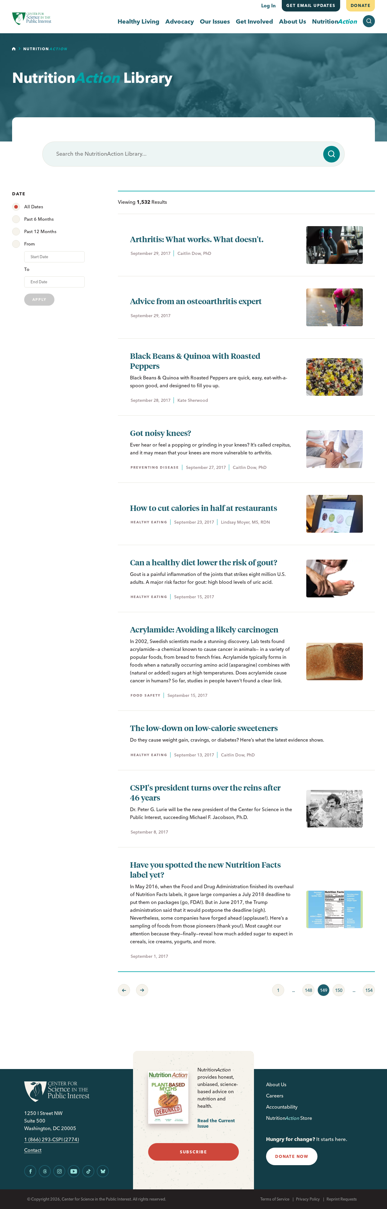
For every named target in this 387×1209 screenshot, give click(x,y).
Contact (32, 1150)
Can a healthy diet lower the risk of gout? (203, 562)
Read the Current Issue (216, 1123)
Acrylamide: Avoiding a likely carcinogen (204, 629)
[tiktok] (88, 1171)
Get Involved (254, 21)
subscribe (193, 1151)
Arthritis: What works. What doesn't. (196, 239)
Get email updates (311, 5)
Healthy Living (138, 21)
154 (367, 988)
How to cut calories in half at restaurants (203, 508)
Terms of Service (274, 1199)
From (29, 244)
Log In (268, 5)
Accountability (282, 1107)
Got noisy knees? (160, 433)
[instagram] (59, 1171)
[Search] (331, 154)
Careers (274, 1096)
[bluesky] (103, 1171)
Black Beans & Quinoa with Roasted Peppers (195, 361)
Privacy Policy (308, 1199)
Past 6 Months (39, 219)
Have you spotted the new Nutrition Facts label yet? (205, 869)
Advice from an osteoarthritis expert (196, 301)
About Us (292, 21)
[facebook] (30, 1171)
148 (307, 988)
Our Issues (215, 21)
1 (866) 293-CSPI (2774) (51, 1139)
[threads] (45, 1171)
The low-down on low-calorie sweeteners (204, 728)
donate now (291, 1156)
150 (337, 988)
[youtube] (74, 1171)
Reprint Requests (342, 1199)
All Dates (33, 207)
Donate (360, 5)
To (26, 269)
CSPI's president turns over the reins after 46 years (205, 792)
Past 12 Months (40, 231)
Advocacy (179, 21)
